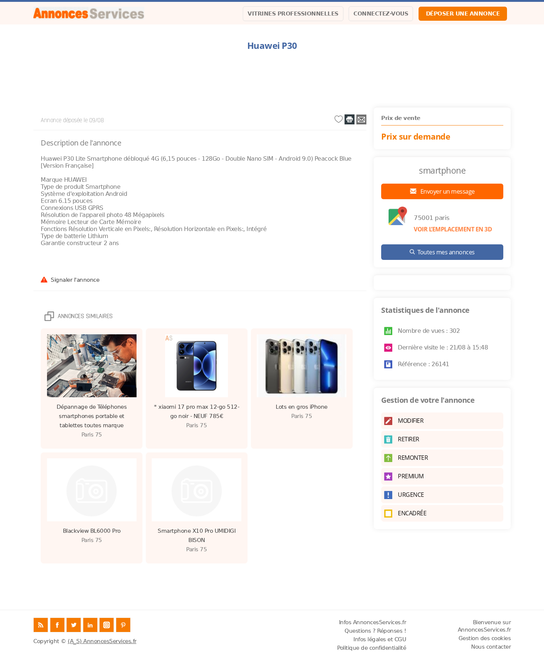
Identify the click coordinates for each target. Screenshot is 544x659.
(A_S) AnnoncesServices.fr (102, 641)
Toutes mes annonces (446, 252)
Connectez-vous (380, 13)
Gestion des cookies (485, 638)
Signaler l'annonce (75, 279)
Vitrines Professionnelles (293, 13)
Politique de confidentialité (371, 648)
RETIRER (408, 439)
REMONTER (413, 458)
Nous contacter (491, 646)
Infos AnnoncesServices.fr (372, 622)
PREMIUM (411, 476)
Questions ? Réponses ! (375, 631)
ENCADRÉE (412, 513)
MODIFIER (410, 421)
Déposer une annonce (463, 13)
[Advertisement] (272, 79)
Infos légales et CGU (379, 639)
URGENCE (411, 495)
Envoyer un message (447, 191)
